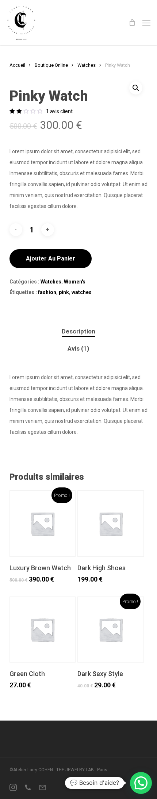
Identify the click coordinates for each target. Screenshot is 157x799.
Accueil (17, 65)
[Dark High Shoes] (110, 523)
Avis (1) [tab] (78, 348)
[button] (146, 22)
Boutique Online (51, 65)
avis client (59, 111)
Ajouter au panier (50, 258)
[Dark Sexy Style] (110, 630)
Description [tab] (78, 331)
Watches (86, 65)
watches (82, 292)
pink (64, 292)
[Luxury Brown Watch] (42, 523)
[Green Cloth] (42, 630)
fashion (47, 292)
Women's (74, 282)
